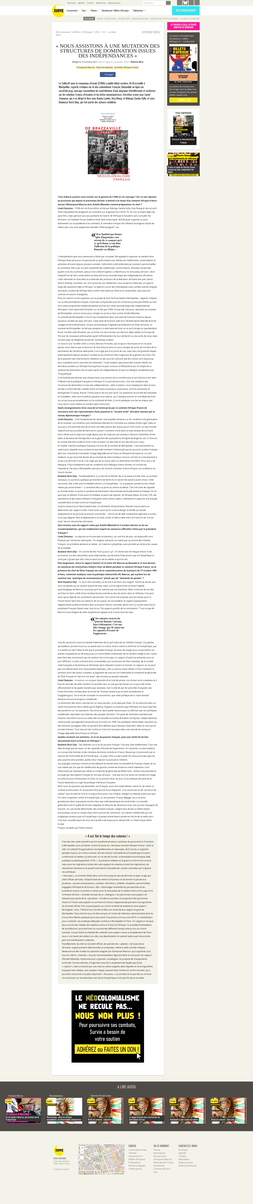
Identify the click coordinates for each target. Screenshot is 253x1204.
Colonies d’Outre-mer (190, 18)
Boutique (72, 3)
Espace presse (114, 3)
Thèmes (93, 10)
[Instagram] (197, 3)
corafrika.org (65, 91)
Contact (90, 3)
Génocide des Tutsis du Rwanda (164, 18)
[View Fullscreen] (82, 1158)
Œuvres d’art (124, 18)
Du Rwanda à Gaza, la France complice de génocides (183, 26)
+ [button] (82, 1147)
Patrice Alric (137, 61)
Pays (84, 10)
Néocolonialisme (104, 67)
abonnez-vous (184, 100)
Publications (138, 10)
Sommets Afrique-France (126, 67)
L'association (72, 10)
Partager (108, 74)
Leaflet (109, 1173)
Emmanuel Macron (140, 18)
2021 (97, 31)
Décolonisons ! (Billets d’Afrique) (115, 10)
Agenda (81, 3)
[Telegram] (179, 3)
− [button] (82, 1151)
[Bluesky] (185, 4)
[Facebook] (191, 3)
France (100, 18)
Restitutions (110, 18)
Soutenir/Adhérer (186, 10)
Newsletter (101, 3)
